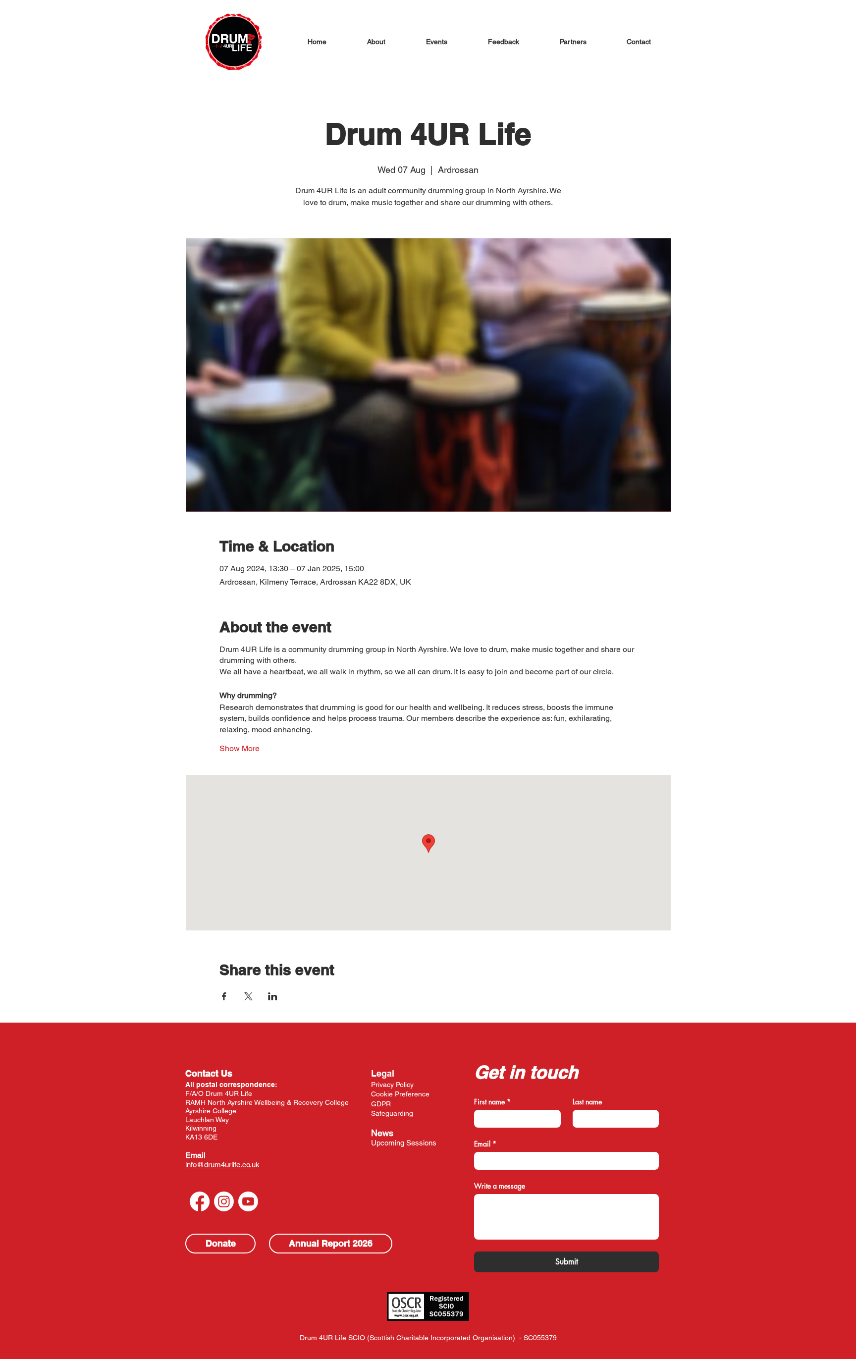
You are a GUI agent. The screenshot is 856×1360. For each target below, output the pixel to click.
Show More (239, 748)
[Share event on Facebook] (224, 996)
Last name (587, 1101)
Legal (382, 1073)
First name (492, 1101)
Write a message (499, 1186)
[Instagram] (224, 1201)
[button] (376, 41)
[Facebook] (200, 1201)
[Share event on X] (248, 996)
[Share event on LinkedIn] (272, 996)
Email (195, 1155)
